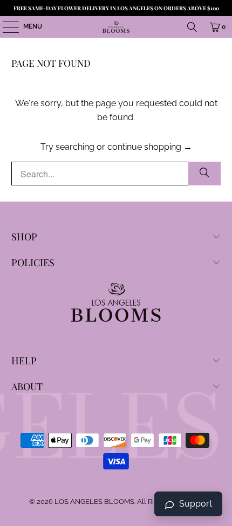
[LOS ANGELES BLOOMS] (116, 27)
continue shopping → (149, 147)
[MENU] (5, 27)
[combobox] (116, 173)
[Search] (192, 27)
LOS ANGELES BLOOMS (94, 501)
